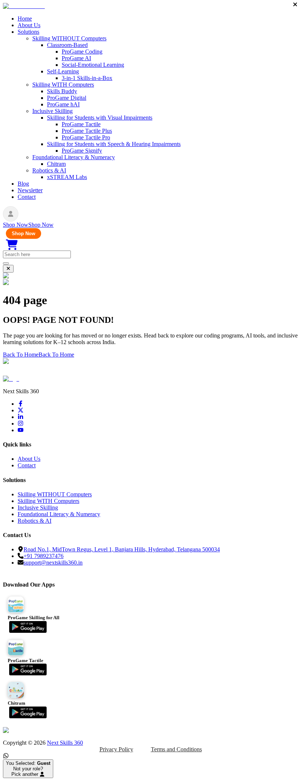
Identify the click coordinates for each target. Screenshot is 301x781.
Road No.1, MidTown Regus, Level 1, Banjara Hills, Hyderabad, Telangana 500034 (121, 549)
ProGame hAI (63, 104)
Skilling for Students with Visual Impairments (99, 117)
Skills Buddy (62, 91)
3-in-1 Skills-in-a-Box (87, 78)
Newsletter (30, 190)
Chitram (56, 164)
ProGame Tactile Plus (87, 131)
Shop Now (23, 233)
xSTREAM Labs (67, 177)
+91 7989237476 (43, 556)
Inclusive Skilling (52, 111)
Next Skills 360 (65, 743)
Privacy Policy (116, 749)
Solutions (28, 32)
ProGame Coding (82, 51)
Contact (27, 197)
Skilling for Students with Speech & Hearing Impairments (114, 144)
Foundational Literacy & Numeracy (73, 157)
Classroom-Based (67, 45)
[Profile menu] (10, 214)
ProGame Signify (82, 150)
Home (25, 18)
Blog (23, 183)
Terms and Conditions (176, 749)
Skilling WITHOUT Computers (69, 38)
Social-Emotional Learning (93, 65)
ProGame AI (76, 58)
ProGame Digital (66, 98)
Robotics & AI (49, 170)
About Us (29, 25)
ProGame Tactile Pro (86, 137)
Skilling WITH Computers (63, 84)
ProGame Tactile (81, 124)
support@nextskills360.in (53, 562)
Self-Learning (63, 71)
